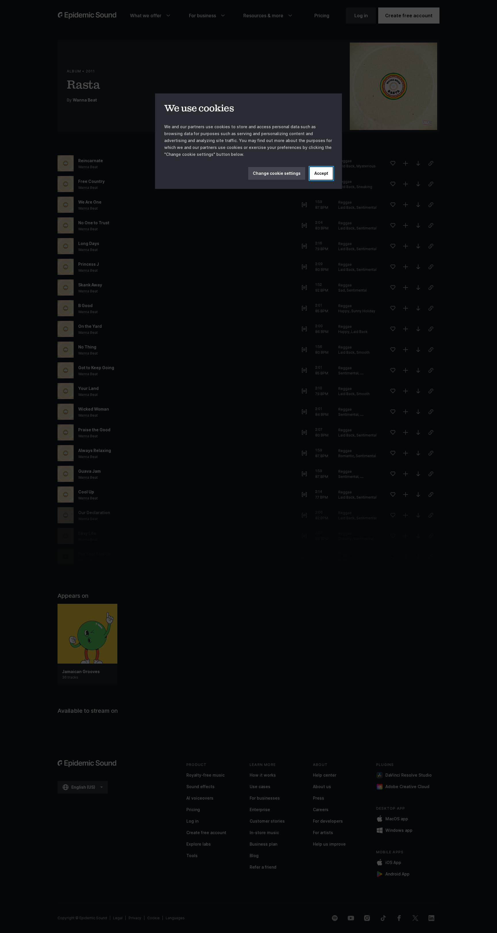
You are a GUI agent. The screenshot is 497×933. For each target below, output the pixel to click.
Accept (321, 173)
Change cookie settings (277, 173)
